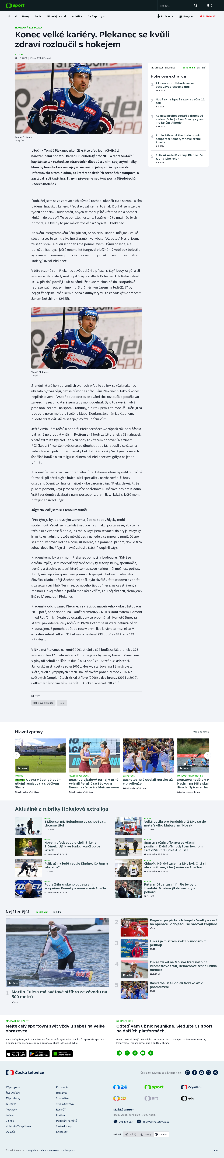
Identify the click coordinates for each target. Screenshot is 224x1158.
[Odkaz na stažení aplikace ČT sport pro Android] (39, 1053)
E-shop (10, 1120)
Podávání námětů (66, 1120)
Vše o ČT (11, 1132)
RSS (216, 1150)
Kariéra (60, 1115)
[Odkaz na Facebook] (127, 1053)
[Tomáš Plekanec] (78, 98)
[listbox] (146, 1134)
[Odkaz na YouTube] (143, 1053)
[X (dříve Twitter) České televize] (208, 1072)
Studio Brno (63, 1098)
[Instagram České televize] (187, 1072)
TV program (13, 1087)
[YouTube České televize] (201, 1072)
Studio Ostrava (65, 1104)
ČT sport (19, 54)
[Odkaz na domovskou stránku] (20, 5)
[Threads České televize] (215, 1072)
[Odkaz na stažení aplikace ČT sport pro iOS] (16, 1053)
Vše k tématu (201, 732)
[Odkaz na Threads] (151, 1053)
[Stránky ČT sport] (154, 1088)
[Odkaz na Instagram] (119, 1053)
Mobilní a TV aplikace (18, 1126)
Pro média (62, 1087)
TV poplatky (13, 1098)
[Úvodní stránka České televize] (25, 1072)
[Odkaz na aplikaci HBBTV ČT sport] (62, 1053)
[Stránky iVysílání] (191, 1088)
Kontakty (61, 1132)
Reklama (61, 1092)
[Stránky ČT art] (151, 1099)
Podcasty (11, 1109)
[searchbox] (176, 5)
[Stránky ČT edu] (187, 1099)
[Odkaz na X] (135, 1053)
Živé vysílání (13, 1092)
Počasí (9, 1115)
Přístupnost (69, 1150)
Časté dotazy (64, 1126)
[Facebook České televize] (194, 1072)
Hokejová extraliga (28, 27)
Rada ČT (61, 1109)
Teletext (11, 1104)
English (32, 1150)
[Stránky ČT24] (120, 1088)
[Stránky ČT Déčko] (119, 1099)
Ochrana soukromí (49, 1150)
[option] (130, 1134)
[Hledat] (196, 5)
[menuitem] (12, 16)
